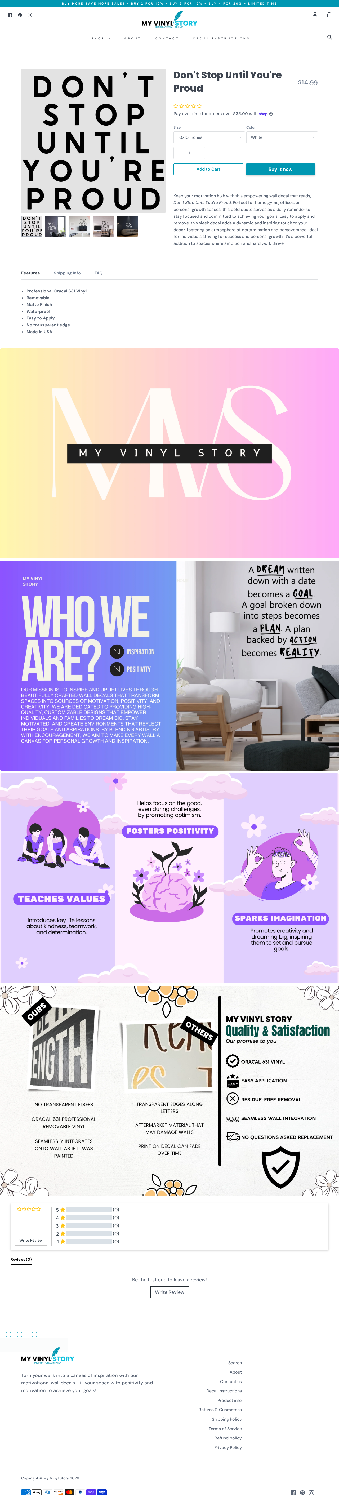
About (132, 38)
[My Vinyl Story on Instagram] (311, 1492)
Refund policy (228, 1438)
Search (235, 1363)
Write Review (169, 1292)
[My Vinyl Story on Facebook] (293, 1492)
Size (177, 127)
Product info (229, 1400)
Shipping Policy (227, 1419)
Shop (99, 38)
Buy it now (280, 169)
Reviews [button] (21, 1259)
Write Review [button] (31, 1240)
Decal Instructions (221, 38)
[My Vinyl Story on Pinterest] (302, 1492)
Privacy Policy (228, 1447)
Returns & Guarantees (220, 1409)
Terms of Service (225, 1429)
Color (251, 127)
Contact (167, 38)
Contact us (231, 1381)
